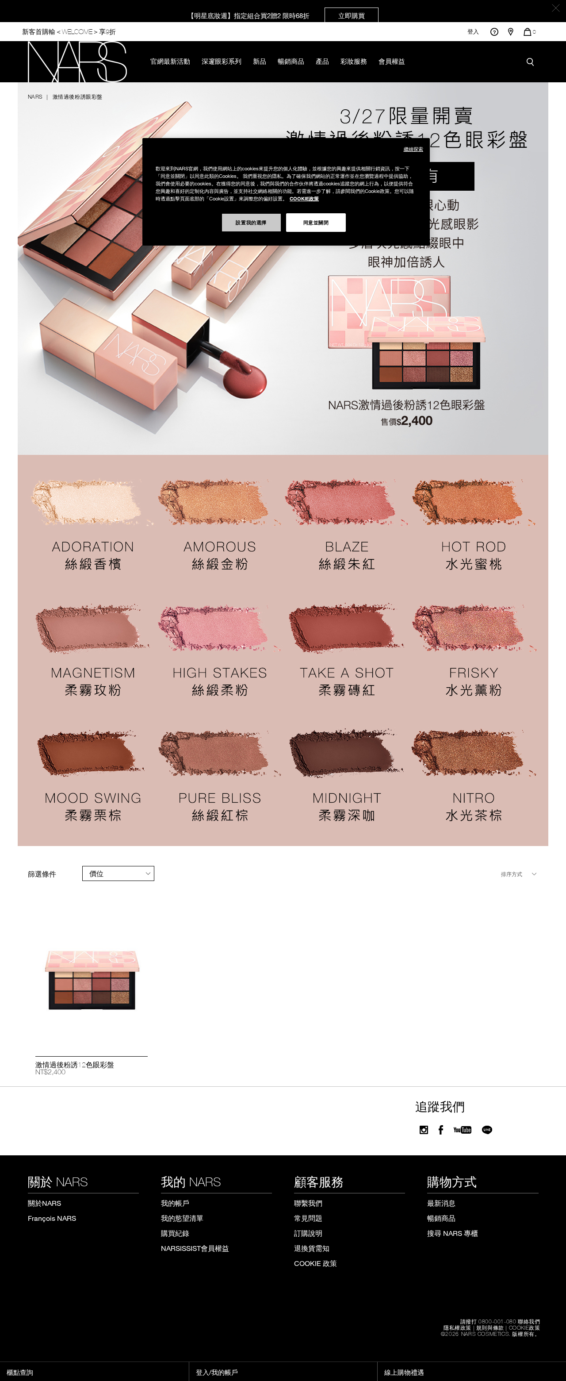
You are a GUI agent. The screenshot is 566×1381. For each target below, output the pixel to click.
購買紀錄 (175, 1233)
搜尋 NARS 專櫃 (452, 1233)
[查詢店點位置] (511, 32)
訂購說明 (308, 1233)
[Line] (487, 1130)
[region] (286, 192)
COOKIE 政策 (315, 1263)
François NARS (52, 1218)
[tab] (118, 873)
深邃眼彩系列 (221, 61)
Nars (35, 96)
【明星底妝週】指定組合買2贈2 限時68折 (276, 15)
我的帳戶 (175, 1203)
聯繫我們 (308, 1203)
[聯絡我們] (494, 31)
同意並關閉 (316, 222)
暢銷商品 (291, 61)
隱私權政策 (457, 1327)
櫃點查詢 (20, 1372)
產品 (322, 61)
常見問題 (308, 1218)
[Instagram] (424, 1130)
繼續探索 (413, 149)
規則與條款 (490, 1327)
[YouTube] (462, 1130)
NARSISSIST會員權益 (195, 1248)
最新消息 (441, 1203)
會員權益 (392, 61)
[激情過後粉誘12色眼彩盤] (91, 980)
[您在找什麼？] (532, 62)
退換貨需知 (311, 1248)
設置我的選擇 (251, 222)
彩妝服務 (353, 61)
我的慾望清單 (182, 1218)
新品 (259, 61)
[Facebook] (441, 1130)
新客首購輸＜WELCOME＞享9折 (69, 31)
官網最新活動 (170, 61)
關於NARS (44, 1203)
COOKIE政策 (524, 1327)
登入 (473, 31)
